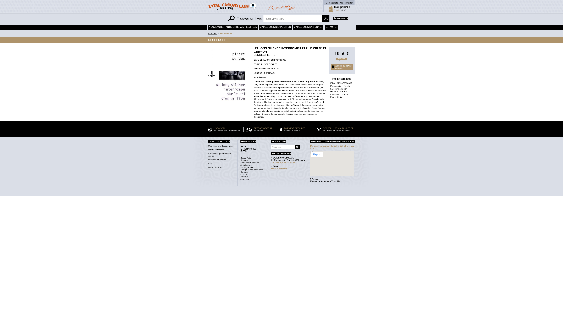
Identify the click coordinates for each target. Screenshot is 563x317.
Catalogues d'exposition (275, 27)
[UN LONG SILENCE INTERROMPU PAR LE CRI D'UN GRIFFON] (228, 106)
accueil (212, 33)
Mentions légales (216, 150)
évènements (341, 18)
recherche (226, 33)
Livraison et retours (217, 159)
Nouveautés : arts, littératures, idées (233, 27)
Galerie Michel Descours (281, 195)
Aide (210, 163)
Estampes (331, 27)
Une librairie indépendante (220, 146)
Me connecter (346, 3)
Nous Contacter (279, 168)
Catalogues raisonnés (308, 27)
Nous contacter (215, 167)
